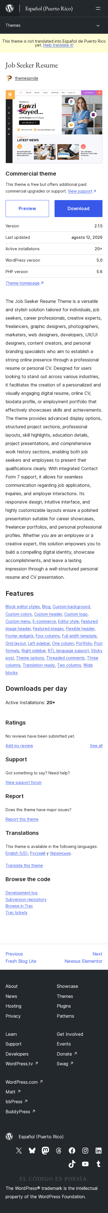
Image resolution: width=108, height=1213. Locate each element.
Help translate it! (58, 45)
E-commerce (44, 621)
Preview (27, 208)
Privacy (13, 1016)
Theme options (30, 657)
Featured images (48, 628)
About (12, 986)
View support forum (24, 782)
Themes (13, 25)
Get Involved (70, 1034)
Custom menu (18, 621)
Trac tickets (16, 912)
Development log (21, 892)
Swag (65, 1063)
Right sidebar (34, 650)
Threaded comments (65, 657)
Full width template (79, 635)
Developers (17, 1054)
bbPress (17, 1101)
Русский (37, 853)
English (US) (17, 853)
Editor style (68, 621)
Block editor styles (23, 606)
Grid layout (16, 643)
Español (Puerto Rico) (41, 1136)
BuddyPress (21, 1111)
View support (80, 191)
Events (64, 1044)
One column (63, 643)
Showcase (67, 986)
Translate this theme (24, 865)
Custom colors (19, 614)
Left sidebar (39, 643)
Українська (60, 853)
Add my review (19, 745)
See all (96, 745)
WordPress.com (24, 1082)
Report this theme (22, 819)
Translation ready (39, 665)
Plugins (64, 1006)
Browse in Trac (19, 905)
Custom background (71, 606)
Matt (13, 1092)
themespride (26, 78)
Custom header (48, 614)
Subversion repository (26, 899)
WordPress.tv (22, 1063)
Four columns (48, 635)
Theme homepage (23, 283)
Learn (11, 1034)
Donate (67, 1054)
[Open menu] (99, 8)
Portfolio (84, 643)
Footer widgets (20, 635)
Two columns (69, 665)
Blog (46, 606)
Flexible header (80, 628)
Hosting (13, 1006)
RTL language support (68, 650)
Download (78, 208)
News (11, 996)
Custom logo (76, 614)
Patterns (65, 1016)
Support (14, 1044)
